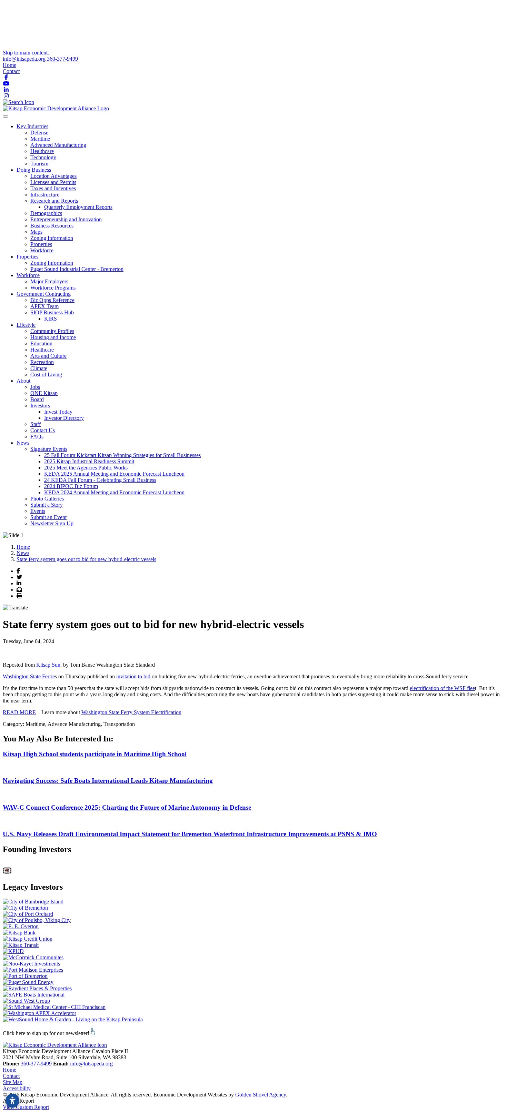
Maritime (40, 139)
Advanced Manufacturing (58, 145)
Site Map (12, 1082)
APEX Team (44, 306)
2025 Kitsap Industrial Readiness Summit (89, 461)
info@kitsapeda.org (24, 59)
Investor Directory (64, 418)
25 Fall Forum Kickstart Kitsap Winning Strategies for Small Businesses (122, 455)
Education (41, 343)
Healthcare (42, 151)
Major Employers (49, 281)
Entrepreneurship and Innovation (66, 219)
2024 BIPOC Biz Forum (71, 486)
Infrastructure (44, 195)
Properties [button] (27, 257)
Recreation (42, 362)
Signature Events (48, 449)
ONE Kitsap (44, 393)
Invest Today (58, 412)
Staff (35, 424)
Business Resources (51, 226)
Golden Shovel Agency (260, 1094)
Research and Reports (54, 201)
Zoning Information (51, 238)
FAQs (36, 436)
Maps (36, 232)
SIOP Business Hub (52, 312)
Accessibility (17, 1088)
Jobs (35, 387)
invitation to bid (134, 676)
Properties (41, 244)
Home (9, 65)
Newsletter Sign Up (51, 523)
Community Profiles (52, 331)
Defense (39, 132)
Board (37, 399)
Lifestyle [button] (26, 325)
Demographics (46, 213)
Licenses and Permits (53, 182)
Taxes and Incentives (53, 188)
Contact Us (42, 430)
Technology (43, 157)
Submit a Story (46, 505)
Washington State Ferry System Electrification (131, 712)
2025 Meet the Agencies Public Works (86, 468)
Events (37, 511)
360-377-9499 (62, 59)
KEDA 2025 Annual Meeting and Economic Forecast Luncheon (114, 474)
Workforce (41, 250)
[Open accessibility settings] (12, 1100)
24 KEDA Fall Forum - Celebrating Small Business (100, 480)
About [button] (23, 381)
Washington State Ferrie (29, 676)
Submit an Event (48, 517)
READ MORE (19, 712)
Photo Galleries (47, 499)
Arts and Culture (48, 356)
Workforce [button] (28, 275)
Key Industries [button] (32, 126)
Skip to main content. (26, 52)
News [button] (23, 443)
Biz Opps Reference (52, 300)
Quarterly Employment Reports (78, 207)
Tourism (39, 163)
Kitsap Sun (48, 665)
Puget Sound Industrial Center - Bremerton (76, 269)
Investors (40, 405)
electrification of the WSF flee (442, 688)
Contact (11, 71)
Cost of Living (46, 374)
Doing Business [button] (34, 170)
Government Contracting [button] (44, 294)
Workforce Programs (53, 288)
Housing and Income (53, 337)
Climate (38, 368)
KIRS (50, 319)
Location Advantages (53, 176)
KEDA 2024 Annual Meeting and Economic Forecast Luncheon (114, 492)
